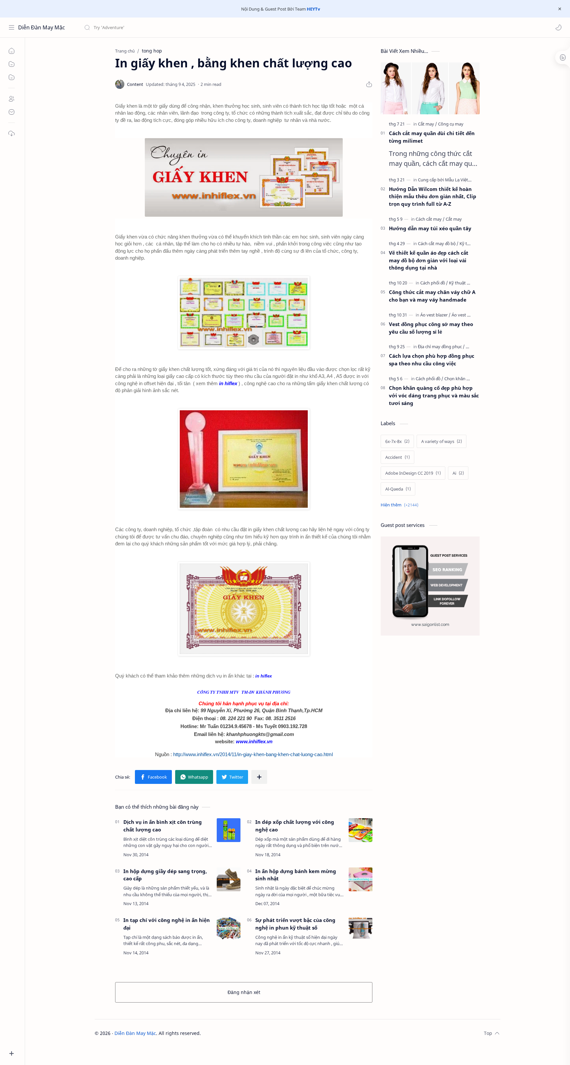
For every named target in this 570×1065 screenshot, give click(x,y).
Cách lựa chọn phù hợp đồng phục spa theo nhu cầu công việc (431, 359)
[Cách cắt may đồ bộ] (438, 243)
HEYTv (313, 9)
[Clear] (188, 27)
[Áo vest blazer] (435, 315)
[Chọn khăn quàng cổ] (464, 379)
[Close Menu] (560, 9)
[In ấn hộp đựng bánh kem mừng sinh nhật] (360, 879)
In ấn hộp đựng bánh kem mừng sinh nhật (295, 875)
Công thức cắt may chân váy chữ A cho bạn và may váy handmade (432, 296)
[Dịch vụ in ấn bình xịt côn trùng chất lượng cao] (228, 830)
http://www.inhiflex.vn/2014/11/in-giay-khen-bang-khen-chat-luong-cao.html (253, 754)
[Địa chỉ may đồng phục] (441, 346)
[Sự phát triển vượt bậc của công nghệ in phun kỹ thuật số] (360, 928)
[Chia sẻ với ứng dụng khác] (259, 777)
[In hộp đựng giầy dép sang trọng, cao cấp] (228, 879)
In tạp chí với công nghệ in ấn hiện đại (166, 924)
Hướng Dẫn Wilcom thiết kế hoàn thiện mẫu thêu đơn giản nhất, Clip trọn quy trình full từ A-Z (432, 196)
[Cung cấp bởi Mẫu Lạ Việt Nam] (450, 180)
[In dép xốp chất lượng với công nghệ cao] (360, 830)
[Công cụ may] (450, 124)
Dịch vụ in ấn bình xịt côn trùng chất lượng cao (162, 826)
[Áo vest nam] (464, 315)
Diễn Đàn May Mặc (41, 27)
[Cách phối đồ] (434, 283)
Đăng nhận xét (244, 992)
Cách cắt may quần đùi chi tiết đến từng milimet (432, 137)
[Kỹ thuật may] (462, 283)
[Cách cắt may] (430, 219)
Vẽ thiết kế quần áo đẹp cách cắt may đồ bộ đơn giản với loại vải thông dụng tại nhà (428, 260)
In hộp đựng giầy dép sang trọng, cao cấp (165, 875)
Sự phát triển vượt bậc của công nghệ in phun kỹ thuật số (295, 924)
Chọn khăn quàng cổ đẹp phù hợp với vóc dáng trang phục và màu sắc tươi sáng (434, 395)
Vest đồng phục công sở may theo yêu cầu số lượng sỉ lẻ (431, 328)
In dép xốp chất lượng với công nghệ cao (294, 826)
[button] (558, 27)
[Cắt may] (427, 124)
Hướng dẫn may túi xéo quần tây (430, 228)
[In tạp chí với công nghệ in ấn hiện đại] (228, 928)
